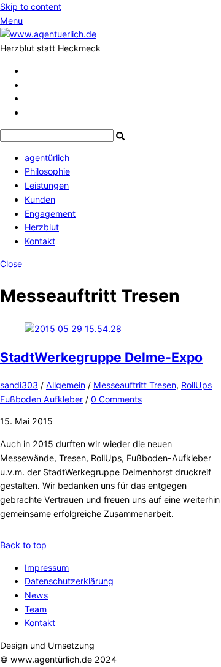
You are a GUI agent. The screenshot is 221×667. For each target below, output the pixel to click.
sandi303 (19, 385)
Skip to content (30, 6)
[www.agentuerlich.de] (48, 34)
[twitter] (29, 71)
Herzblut (42, 227)
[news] (28, 112)
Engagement (50, 213)
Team (36, 609)
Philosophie (47, 171)
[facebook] (29, 85)
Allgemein (65, 385)
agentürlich (47, 158)
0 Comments (116, 399)
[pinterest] (29, 98)
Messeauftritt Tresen (134, 385)
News (36, 595)
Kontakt (40, 241)
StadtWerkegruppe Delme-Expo (101, 357)
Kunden (40, 199)
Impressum (47, 567)
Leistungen (47, 185)
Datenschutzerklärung (69, 581)
